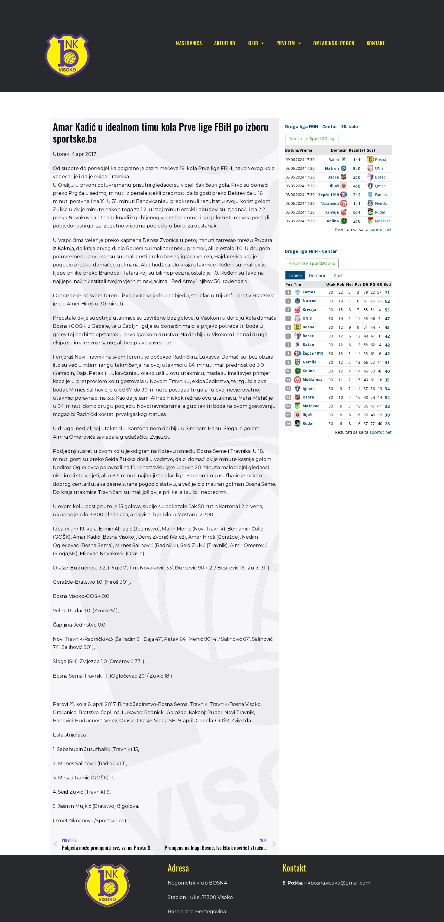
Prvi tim (285, 43)
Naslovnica (189, 43)
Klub (252, 43)
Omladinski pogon (334, 43)
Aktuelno (224, 43)
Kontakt (376, 43)
